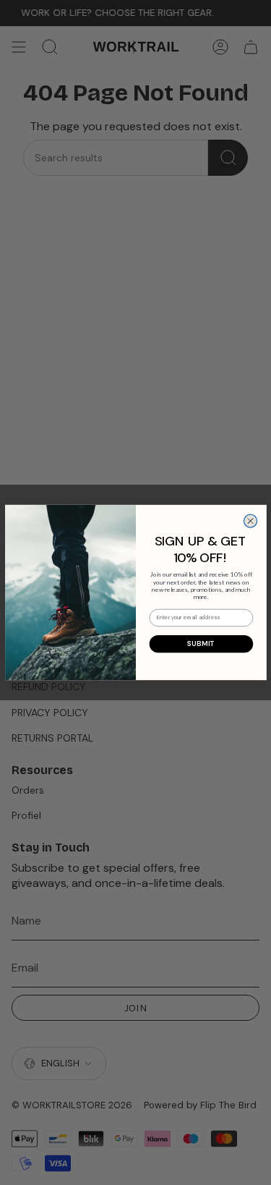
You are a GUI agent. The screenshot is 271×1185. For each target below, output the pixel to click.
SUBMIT (200, 644)
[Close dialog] (250, 520)
